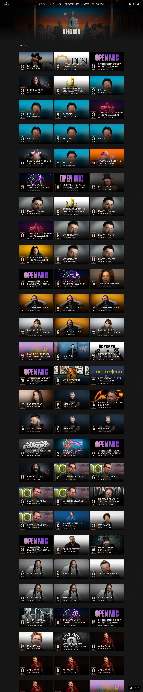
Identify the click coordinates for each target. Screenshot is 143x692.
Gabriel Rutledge (37, 307)
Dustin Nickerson (73, 477)
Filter (25, 45)
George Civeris (71, 549)
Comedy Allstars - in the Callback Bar (110, 113)
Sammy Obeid (34, 428)
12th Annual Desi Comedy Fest (73, 65)
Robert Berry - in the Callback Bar (39, 162)
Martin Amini (35, 211)
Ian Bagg (68, 404)
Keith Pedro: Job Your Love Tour (110, 403)
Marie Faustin (71, 380)
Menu (59, 4)
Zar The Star (34, 404)
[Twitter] (134, 4)
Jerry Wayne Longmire (105, 548)
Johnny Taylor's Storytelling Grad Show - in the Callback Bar (74, 645)
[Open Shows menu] (46, 4)
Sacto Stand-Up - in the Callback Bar (74, 89)
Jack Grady (104, 187)
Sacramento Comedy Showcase (38, 186)
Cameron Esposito (109, 283)
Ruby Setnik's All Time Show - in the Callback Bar (38, 331)
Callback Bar (98, 4)
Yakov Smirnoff (107, 573)
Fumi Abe (68, 356)
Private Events (72, 4)
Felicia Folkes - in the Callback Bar (108, 500)
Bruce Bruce (34, 573)
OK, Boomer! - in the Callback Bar (109, 162)
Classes (85, 4)
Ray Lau (102, 90)
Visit (52, 4)
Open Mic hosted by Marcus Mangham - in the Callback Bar (110, 65)
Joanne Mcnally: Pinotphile (73, 524)
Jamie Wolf (34, 646)
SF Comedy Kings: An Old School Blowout (39, 452)
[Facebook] (130, 4)
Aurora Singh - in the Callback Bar (37, 258)
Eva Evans (104, 525)
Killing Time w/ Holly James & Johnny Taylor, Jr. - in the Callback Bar (39, 621)
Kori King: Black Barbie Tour (72, 452)
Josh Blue (32, 66)
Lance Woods (35, 90)
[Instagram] (138, 4)
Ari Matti (104, 646)
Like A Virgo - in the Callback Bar (109, 379)
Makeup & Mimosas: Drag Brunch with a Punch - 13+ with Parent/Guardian (39, 355)
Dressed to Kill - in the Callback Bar (109, 355)
